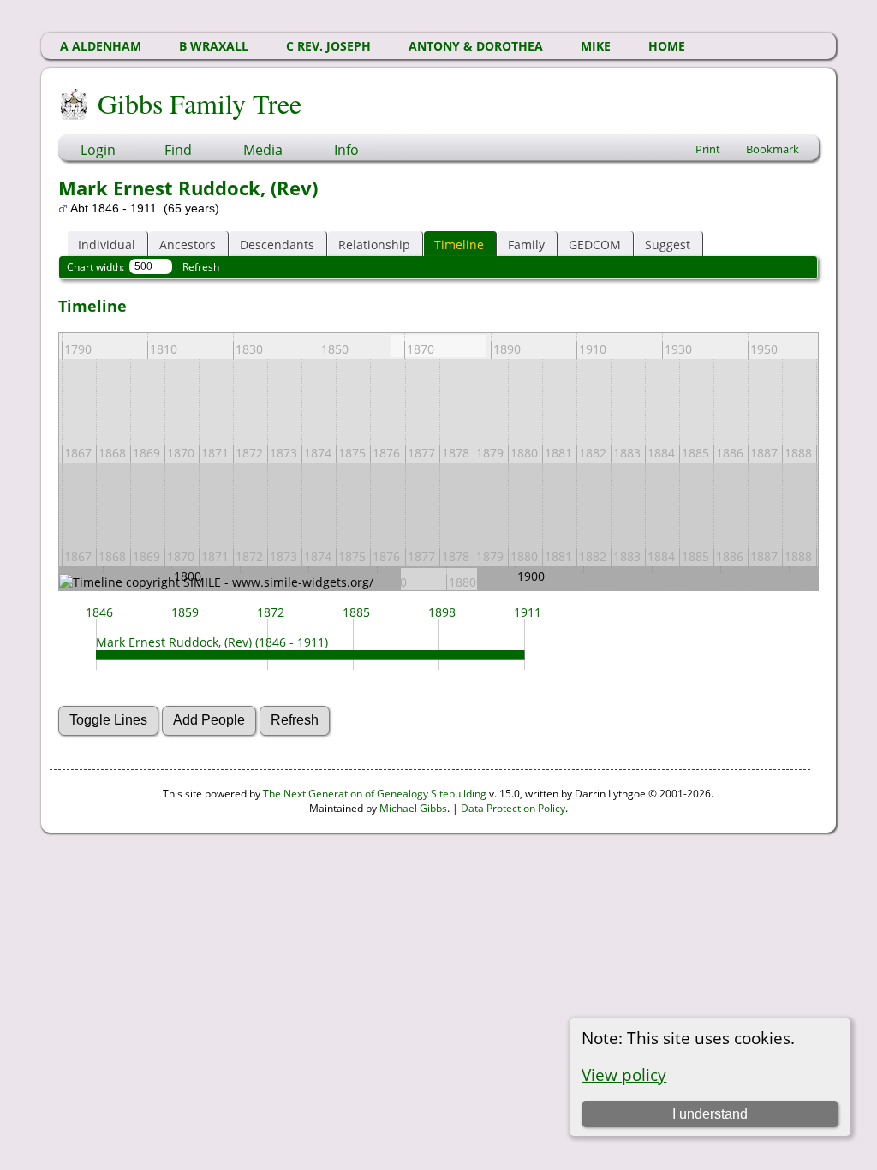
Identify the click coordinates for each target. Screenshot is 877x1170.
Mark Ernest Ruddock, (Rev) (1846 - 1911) (212, 642)
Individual (106, 244)
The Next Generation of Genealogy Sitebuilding (374, 793)
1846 (99, 612)
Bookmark (772, 149)
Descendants (277, 244)
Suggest (667, 244)
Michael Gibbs (413, 808)
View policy (624, 1074)
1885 (356, 612)
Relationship (374, 244)
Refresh (200, 267)
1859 (185, 612)
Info (346, 149)
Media (263, 149)
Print (707, 149)
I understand (710, 1114)
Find (178, 149)
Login (98, 149)
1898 (442, 612)
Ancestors (187, 244)
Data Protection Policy (513, 808)
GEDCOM (595, 244)
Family (526, 244)
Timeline (459, 244)
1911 (527, 612)
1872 (270, 612)
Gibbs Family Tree (199, 103)
